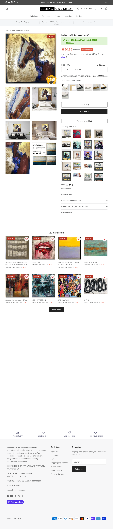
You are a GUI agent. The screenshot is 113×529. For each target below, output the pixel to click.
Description (66, 189)
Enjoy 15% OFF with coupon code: (53, 2)
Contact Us (55, 455)
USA (106, 2)
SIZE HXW (65, 65)
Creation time (66, 195)
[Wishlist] (96, 9)
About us (54, 452)
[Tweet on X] (67, 185)
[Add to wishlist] (26, 239)
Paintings (34, 16)
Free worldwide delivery (71, 201)
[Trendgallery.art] (56, 9)
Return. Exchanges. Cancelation (74, 206)
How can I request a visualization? (34, 391)
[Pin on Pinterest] (72, 185)
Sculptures (46, 16)
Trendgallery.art (17, 518)
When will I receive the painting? (34, 383)
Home (7, 30)
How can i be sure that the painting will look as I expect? (46, 399)
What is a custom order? (29, 419)
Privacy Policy (56, 470)
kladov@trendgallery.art (16, 490)
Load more (56, 310)
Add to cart (84, 105)
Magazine (68, 16)
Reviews (79, 16)
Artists (57, 16)
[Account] (101, 8)
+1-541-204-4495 (86, 9)
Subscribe (79, 469)
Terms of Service (57, 474)
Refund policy (56, 466)
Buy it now (84, 112)
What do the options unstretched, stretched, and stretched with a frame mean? (54, 409)
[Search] (7, 8)
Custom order (67, 212)
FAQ (52, 459)
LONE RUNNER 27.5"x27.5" (20, 30)
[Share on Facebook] (70, 185)
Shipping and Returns (59, 463)
